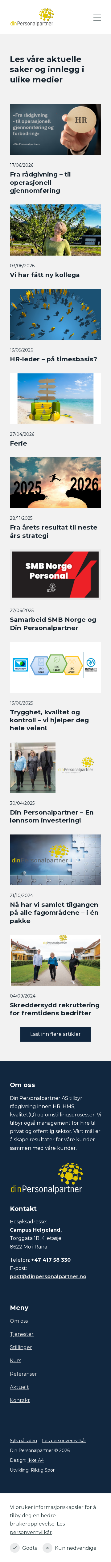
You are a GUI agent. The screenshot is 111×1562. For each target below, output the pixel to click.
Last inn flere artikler (55, 1034)
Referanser (23, 1374)
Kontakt (20, 1400)
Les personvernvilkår (64, 1440)
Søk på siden (23, 1440)
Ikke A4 (35, 1460)
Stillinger (21, 1347)
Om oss (19, 1321)
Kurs (15, 1360)
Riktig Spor (43, 1470)
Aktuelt (19, 1387)
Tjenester (22, 1334)
